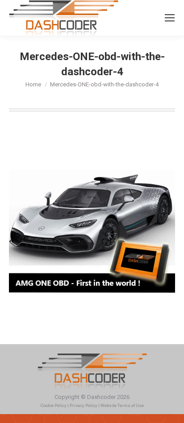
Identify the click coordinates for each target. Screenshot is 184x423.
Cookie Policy (53, 405)
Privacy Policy (83, 405)
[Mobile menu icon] (169, 17)
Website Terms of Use (122, 405)
